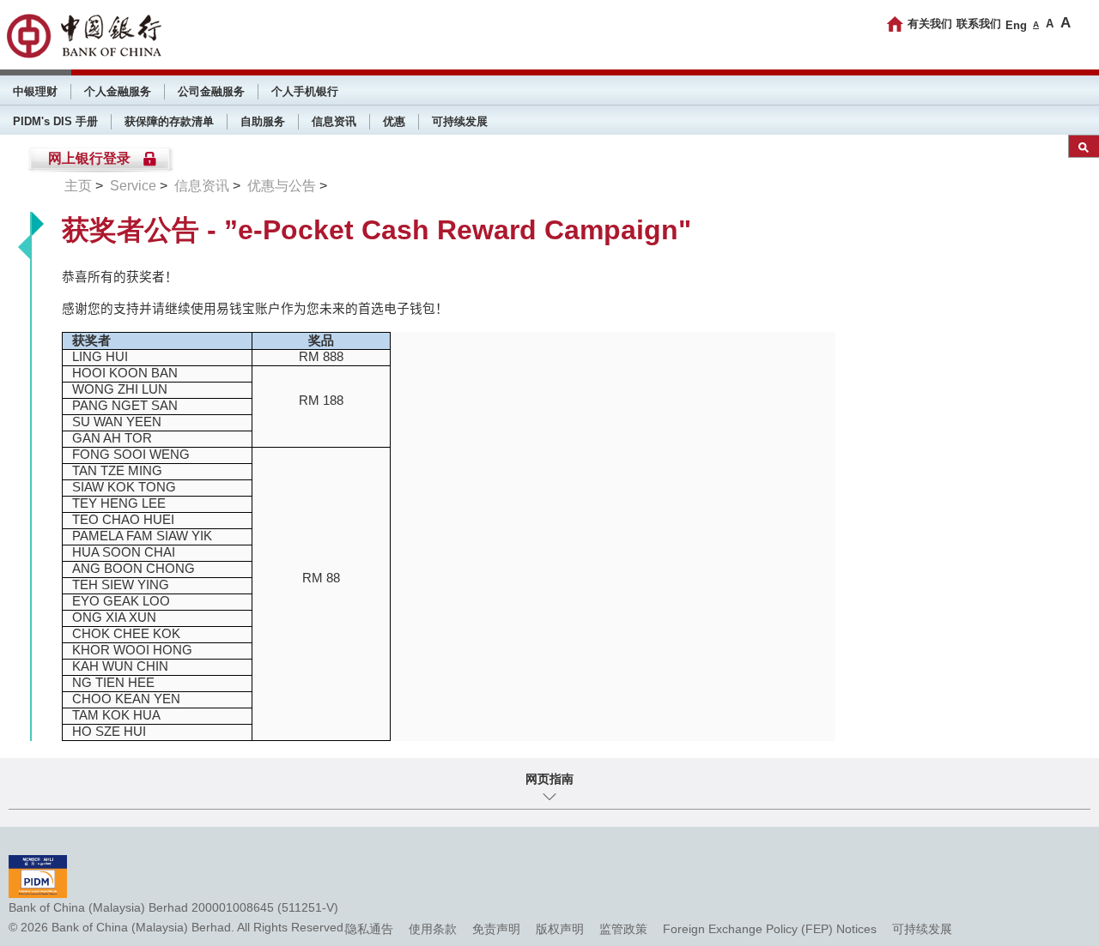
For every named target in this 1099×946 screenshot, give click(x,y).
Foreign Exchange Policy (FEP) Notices (770, 929)
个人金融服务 (117, 91)
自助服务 (262, 121)
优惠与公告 (281, 185)
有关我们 (930, 23)
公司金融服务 (211, 91)
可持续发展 (460, 121)
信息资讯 (334, 121)
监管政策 (623, 929)
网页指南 (549, 779)
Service (133, 185)
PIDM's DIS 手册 (55, 121)
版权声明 (560, 929)
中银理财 (35, 91)
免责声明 (496, 929)
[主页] (895, 24)
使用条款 (433, 929)
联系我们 (978, 23)
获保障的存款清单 (169, 121)
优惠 (394, 121)
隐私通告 (369, 929)
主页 (78, 185)
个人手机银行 (304, 91)
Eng (1016, 25)
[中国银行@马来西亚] (83, 36)
